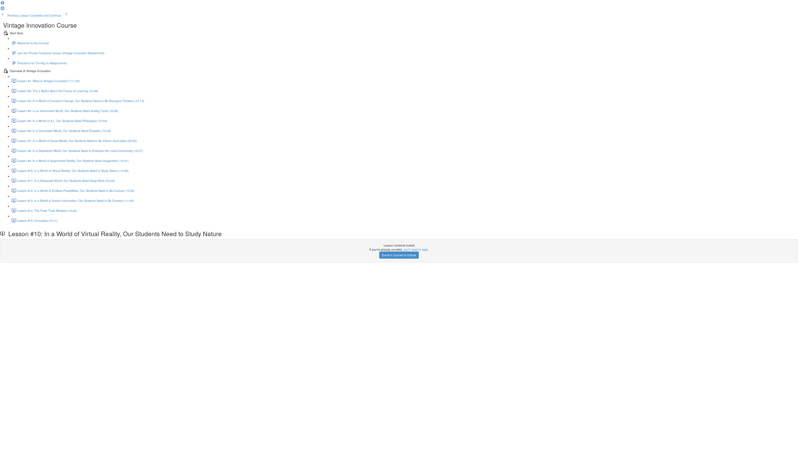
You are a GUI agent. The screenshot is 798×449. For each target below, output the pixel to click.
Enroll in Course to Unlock (399, 255)
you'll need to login (416, 249)
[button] (2, 4)
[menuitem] (2, 9)
